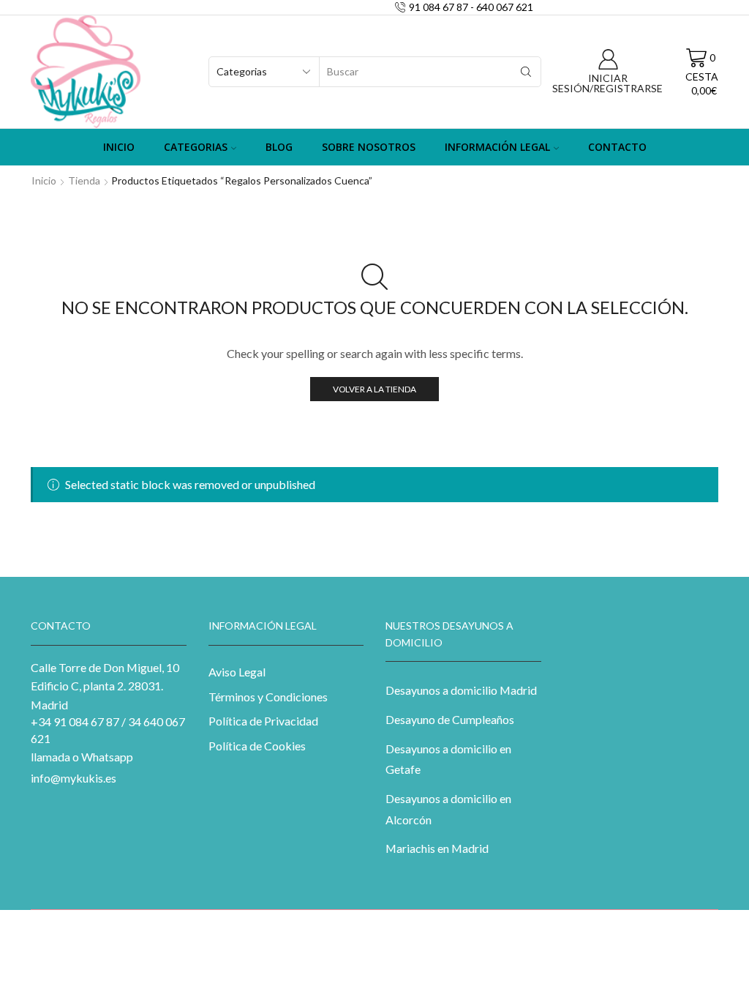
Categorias (195, 147)
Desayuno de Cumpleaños (449, 719)
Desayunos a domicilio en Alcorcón (448, 809)
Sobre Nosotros (368, 147)
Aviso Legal (237, 672)
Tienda (84, 180)
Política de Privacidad (263, 721)
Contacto (617, 147)
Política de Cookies (257, 746)
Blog (279, 147)
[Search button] (526, 71)
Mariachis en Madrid (437, 848)
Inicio (119, 147)
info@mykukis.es (73, 778)
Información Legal (497, 147)
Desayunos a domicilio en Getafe (448, 759)
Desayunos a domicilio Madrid (461, 690)
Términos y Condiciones (268, 697)
